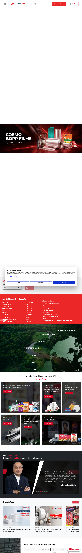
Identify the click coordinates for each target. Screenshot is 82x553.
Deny (18, 282)
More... (75, 502)
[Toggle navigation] (5, 4)
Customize (40, 282)
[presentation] (5, 517)
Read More (7, 391)
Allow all (64, 282)
